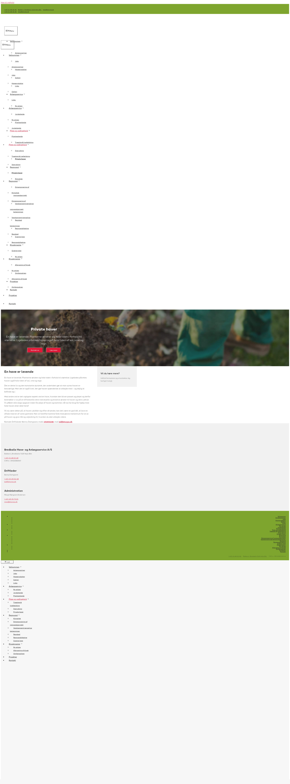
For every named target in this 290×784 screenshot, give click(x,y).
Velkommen (15, 41)
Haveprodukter (17, 83)
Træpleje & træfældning (24, 142)
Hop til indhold (7, 2)
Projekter (13, 295)
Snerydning (19, 150)
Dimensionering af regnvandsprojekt (273, 538)
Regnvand (13, 181)
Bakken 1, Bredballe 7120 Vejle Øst (30, 10)
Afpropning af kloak (22, 265)
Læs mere (53, 350)
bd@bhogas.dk (65, 421)
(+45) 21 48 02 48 (10, 10)
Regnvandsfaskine (22, 228)
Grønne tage (16, 250)
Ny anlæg (18, 106)
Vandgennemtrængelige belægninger (273, 539)
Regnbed (15, 234)
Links (14, 100)
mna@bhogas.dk (48, 10)
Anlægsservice (15, 108)
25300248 (49, 421)
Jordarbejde (19, 114)
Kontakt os (35, 350)
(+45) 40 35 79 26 (11, 499)
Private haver (17, 173)
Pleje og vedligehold (18, 144)
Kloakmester (14, 259)
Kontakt (12, 303)
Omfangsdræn (17, 287)
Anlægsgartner (21, 53)
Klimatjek (19, 179)
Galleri (18, 78)
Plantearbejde (17, 136)
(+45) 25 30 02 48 (11, 479)
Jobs (17, 61)
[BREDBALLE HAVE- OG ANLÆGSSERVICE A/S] (8, 38)
